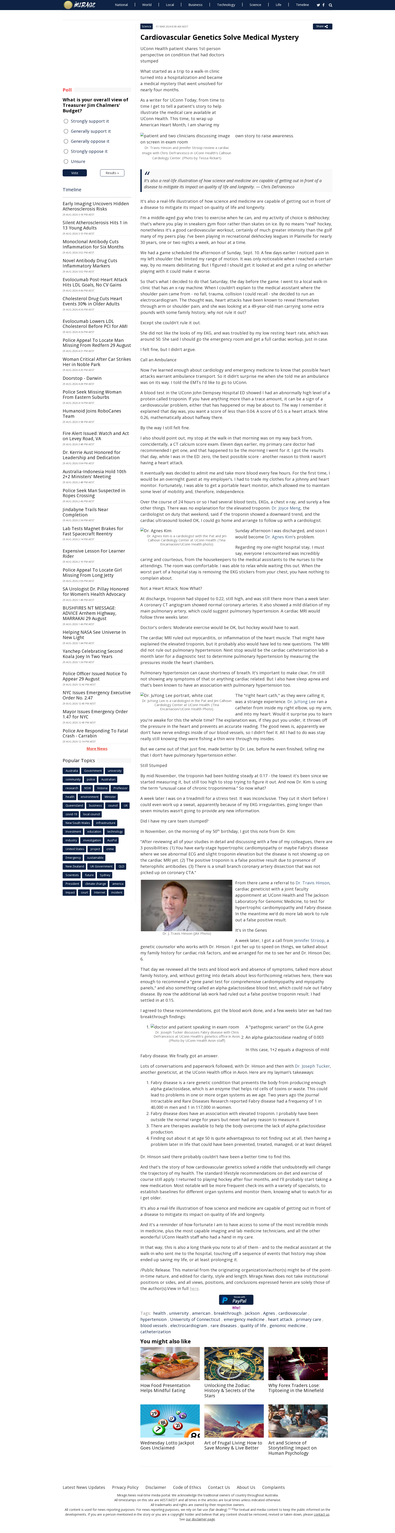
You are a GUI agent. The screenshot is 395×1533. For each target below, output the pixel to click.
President (72, 884)
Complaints (273, 1487)
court (84, 892)
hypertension (153, 1319)
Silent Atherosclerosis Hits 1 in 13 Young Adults (95, 225)
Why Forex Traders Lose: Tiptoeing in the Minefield (296, 1388)
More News (97, 748)
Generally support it (91, 131)
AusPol (112, 840)
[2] (233, 1509)
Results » (112, 173)
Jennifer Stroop (309, 940)
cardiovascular (292, 1313)
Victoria (102, 788)
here (194, 1288)
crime (110, 849)
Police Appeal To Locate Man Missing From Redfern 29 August (97, 342)
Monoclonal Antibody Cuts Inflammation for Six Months (93, 244)
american (201, 1313)
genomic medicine (287, 1325)
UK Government (101, 866)
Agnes (269, 1313)
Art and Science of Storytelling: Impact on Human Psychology (292, 1448)
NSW (87, 788)
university (179, 1313)
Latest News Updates (84, 1487)
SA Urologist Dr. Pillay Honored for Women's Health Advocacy (96, 591)
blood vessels (153, 1325)
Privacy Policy (125, 1487)
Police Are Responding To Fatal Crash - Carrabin (95, 733)
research (72, 788)
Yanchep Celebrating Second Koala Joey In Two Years (93, 653)
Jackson (252, 1313)
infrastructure (105, 823)
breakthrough (227, 1313)
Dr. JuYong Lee (301, 701)
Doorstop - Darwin (82, 378)
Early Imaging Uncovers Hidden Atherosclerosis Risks (96, 206)
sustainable (95, 858)
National (121, 4)
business (95, 805)
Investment (73, 831)
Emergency (73, 858)
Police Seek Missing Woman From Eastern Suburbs (92, 394)
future (89, 875)
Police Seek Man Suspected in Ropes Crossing (94, 493)
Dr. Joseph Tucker (312, 1066)
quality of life (253, 1325)
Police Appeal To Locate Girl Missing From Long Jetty (92, 572)
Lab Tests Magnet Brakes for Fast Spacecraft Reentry (93, 531)
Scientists (72, 875)
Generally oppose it (90, 141)
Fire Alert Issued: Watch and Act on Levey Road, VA (96, 436)
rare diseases (224, 1325)
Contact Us (219, 1487)
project (95, 849)
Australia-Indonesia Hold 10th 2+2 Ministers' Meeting (94, 474)
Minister (110, 797)
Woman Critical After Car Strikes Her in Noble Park (97, 361)
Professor (121, 788)
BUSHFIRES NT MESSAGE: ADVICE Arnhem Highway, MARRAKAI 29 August (89, 613)
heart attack (280, 1319)
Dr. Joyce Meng (286, 508)
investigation (92, 840)
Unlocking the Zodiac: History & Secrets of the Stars (229, 1390)
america (117, 884)
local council (91, 814)
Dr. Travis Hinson (312, 882)
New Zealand (75, 866)
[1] (229, 1509)
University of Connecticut (195, 1319)
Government (93, 771)
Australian (108, 779)
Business (195, 4)
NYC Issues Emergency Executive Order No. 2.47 (97, 695)
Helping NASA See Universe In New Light (94, 634)
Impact (70, 892)
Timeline (302, 4)
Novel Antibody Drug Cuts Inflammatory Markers (90, 263)
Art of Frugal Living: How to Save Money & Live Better (233, 1445)
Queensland (74, 805)
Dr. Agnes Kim (279, 537)
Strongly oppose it (89, 151)
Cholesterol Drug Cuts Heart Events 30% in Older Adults (92, 301)
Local (170, 4)
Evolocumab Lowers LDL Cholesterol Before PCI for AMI (95, 323)
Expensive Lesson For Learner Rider (94, 553)
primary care (308, 1319)
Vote (74, 173)
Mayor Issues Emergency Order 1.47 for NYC (95, 714)
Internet (99, 892)
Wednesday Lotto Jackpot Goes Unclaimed (167, 1445)
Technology (226, 4)
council (113, 805)
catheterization (155, 1331)
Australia (72, 771)
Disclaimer (155, 1487)
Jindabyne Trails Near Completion (85, 512)
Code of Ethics (187, 1487)
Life (278, 4)
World (147, 4)
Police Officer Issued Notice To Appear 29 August (95, 676)
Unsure (78, 161)
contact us (321, 1514)
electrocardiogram (188, 1325)
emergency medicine (244, 1319)
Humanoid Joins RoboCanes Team (92, 413)
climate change (95, 884)
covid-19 (71, 814)
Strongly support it (90, 121)
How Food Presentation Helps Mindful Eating (165, 1388)
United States (75, 849)
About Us (246, 1487)
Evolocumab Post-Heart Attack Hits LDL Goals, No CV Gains (95, 282)
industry (71, 840)
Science (255, 4)
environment (90, 797)
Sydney (105, 875)
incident (116, 892)
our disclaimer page (200, 1519)
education (94, 831)
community (73, 779)
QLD (121, 866)
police (91, 779)
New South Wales (78, 823)
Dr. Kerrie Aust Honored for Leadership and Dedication (91, 455)
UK (126, 805)
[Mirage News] (82, 5)
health (159, 1313)
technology (115, 831)
